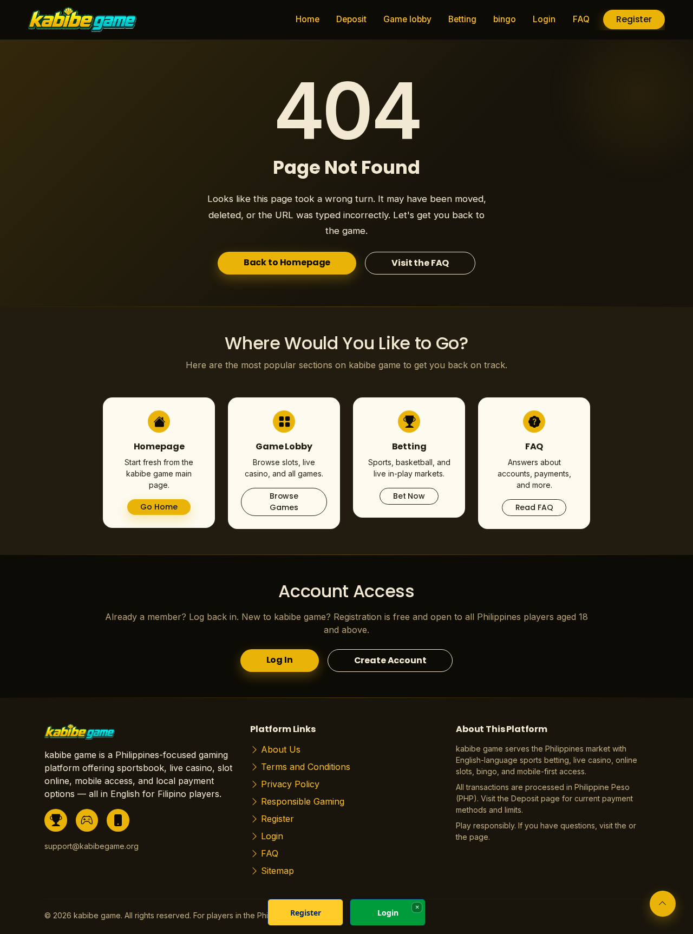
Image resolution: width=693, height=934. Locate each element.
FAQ (581, 19)
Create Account (390, 660)
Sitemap (277, 870)
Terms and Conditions (305, 766)
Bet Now (409, 496)
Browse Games (284, 502)
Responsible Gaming (302, 801)
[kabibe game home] (79, 735)
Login (544, 19)
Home (307, 19)
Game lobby (407, 19)
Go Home (158, 506)
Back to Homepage (287, 262)
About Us (280, 749)
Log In (279, 660)
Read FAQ (534, 507)
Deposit (351, 19)
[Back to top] (663, 904)
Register (634, 19)
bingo (504, 19)
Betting (462, 19)
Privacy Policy (290, 784)
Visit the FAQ (420, 263)
